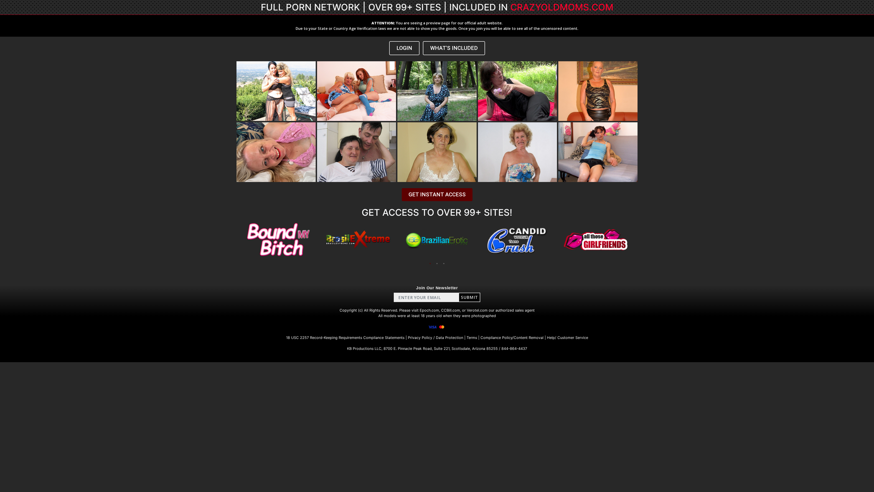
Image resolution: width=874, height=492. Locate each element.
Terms (472, 337)
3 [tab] (444, 263)
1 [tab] (430, 263)
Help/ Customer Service (567, 337)
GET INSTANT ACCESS (437, 194)
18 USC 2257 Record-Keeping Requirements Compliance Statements (345, 337)
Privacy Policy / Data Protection (435, 337)
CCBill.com (450, 310)
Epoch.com (429, 310)
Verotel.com (477, 310)
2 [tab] (437, 263)
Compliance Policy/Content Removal (512, 337)
